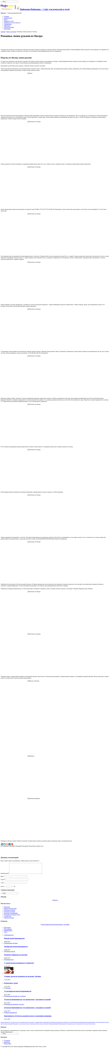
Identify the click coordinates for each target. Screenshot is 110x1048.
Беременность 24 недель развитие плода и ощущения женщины (27, 1016)
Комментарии (8, 930)
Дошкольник (8, 24)
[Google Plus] (12, 844)
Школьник (7, 25)
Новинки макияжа (62, 1023)
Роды (5, 19)
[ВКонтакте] (2, 844)
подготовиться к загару (71, 1023)
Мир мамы (7, 28)
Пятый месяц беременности (14, 938)
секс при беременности (100, 1022)
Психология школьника (8, 1023)
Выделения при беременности (57, 1022)
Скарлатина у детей (68, 1022)
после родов (17, 1022)
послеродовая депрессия (24, 1023)
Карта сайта (7, 1043)
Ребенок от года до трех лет (12, 22)
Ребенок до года (9, 21)
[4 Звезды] (23, 846)
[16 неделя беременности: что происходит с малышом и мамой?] (15, 996)
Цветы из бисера (11, 31)
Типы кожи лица (33, 1023)
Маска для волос (40, 1023)
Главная (6, 16)
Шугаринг (46, 1023)
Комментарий (5, 873)
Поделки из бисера (9, 910)
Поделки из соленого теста (12, 914)
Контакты (7, 1042)
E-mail (3, 879)
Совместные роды (47, 1022)
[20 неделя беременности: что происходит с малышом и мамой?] (14, 1004)
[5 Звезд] (29, 846)
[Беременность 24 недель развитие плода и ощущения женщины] (10, 1012)
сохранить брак (79, 1023)
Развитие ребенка (4, 1022)
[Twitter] (5, 844)
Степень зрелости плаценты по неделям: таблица (22, 976)
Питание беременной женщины (88, 1022)
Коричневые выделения (77, 1022)
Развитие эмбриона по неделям (15, 955)
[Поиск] (1, 893)
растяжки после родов (25, 1022)
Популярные (8, 929)
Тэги (5, 932)
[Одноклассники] (7, 844)
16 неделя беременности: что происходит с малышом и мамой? (27, 999)
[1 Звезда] (4, 846)
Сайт (2, 882)
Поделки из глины (9, 911)
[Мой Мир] (10, 844)
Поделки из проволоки (11, 913)
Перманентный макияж (53, 1023)
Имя (2, 876)
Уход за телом (86, 1023)
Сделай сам (7, 916)
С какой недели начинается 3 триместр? (19, 963)
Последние (7, 927)
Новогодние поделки (10, 908)
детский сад (32, 1022)
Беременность (8, 18)
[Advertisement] (27, 43)
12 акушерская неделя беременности (17, 991)
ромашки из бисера (39, 1022)
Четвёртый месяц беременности (16, 946)
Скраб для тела (92, 1023)
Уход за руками (11, 1022)
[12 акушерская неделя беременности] (7, 988)
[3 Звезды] (16, 846)
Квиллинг (7, 907)
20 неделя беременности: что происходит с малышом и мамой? (27, 1008)
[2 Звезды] (10, 846)
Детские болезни (9, 27)
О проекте (7, 1040)
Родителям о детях (11, 983)
